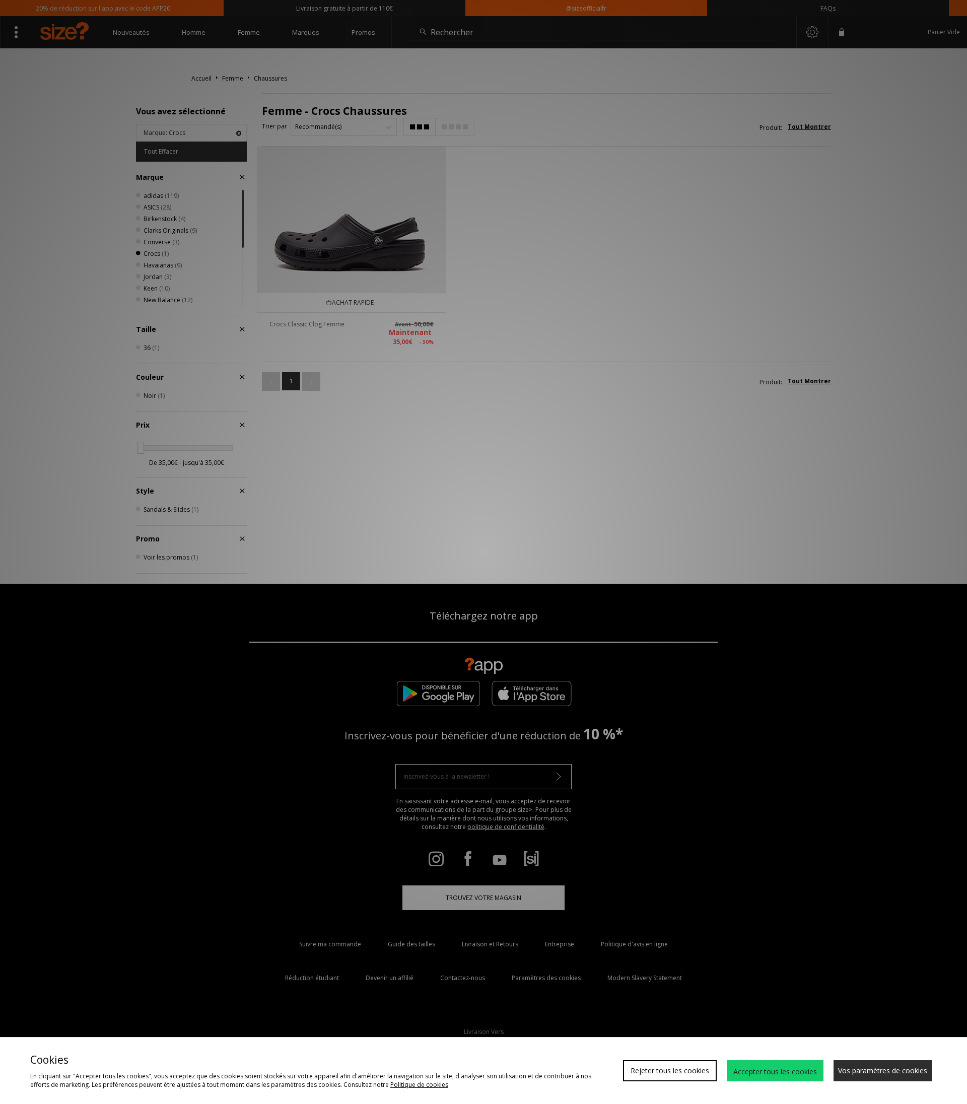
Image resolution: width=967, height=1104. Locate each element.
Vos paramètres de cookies (882, 1070)
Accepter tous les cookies (775, 1071)
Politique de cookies (419, 1084)
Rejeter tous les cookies (670, 1070)
